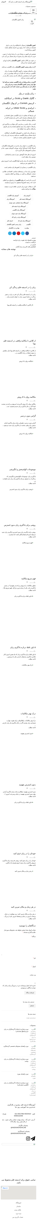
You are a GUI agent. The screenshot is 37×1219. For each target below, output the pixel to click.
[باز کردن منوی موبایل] (35, 2)
